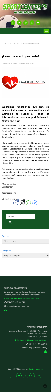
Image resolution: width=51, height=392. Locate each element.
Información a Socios (26, 64)
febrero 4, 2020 (10, 64)
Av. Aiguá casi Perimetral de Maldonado (31, 340)
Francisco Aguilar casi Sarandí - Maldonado (22, 298)
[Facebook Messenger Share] (34, 202)
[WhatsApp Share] (28, 202)
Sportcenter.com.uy (36, 369)
